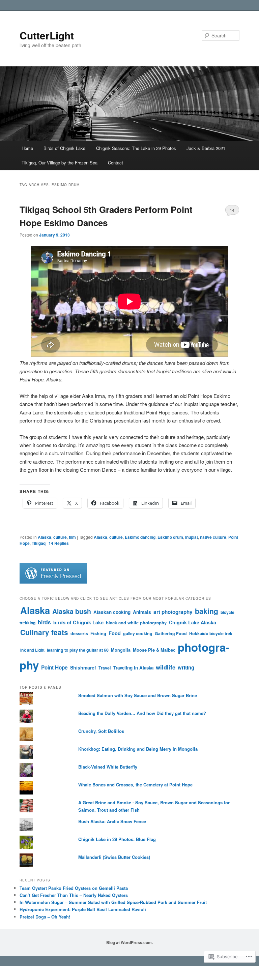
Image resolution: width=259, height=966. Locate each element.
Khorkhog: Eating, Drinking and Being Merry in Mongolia (138, 749)
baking (206, 611)
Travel (104, 668)
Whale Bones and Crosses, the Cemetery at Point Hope (135, 784)
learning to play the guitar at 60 (78, 650)
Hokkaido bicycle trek (210, 633)
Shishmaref (83, 667)
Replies (59, 543)
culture (60, 537)
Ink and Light (32, 650)
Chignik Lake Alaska (192, 622)
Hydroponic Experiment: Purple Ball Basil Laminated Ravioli (83, 909)
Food (115, 633)
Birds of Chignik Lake (64, 148)
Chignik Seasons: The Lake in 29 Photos (136, 148)
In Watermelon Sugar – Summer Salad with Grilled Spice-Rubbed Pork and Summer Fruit (113, 902)
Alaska (44, 537)
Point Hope (54, 667)
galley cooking (137, 633)
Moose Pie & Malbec (154, 650)
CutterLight (47, 35)
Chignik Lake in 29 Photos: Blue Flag (117, 839)
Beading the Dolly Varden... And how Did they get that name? (142, 713)
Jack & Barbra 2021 (205, 148)
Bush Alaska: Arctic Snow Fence (112, 821)
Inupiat (191, 537)
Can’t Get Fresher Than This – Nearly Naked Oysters (74, 895)
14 (232, 210)
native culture (213, 537)
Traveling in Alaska (133, 667)
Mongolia (121, 650)
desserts (79, 633)
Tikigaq (39, 543)
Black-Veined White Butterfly (107, 767)
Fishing (98, 633)
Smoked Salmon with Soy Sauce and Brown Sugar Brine (137, 695)
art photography (173, 612)
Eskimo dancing (140, 537)
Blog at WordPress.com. (129, 942)
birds (44, 622)
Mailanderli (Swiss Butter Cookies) (114, 857)
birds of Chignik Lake (78, 622)
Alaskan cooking (112, 612)
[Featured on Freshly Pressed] (53, 582)
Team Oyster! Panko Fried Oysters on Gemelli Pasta (74, 888)
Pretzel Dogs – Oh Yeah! (45, 916)
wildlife (165, 667)
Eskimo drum (170, 537)
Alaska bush (71, 611)
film (72, 537)
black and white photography (136, 622)
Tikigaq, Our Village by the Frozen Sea (59, 162)
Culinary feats (44, 632)
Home (27, 148)
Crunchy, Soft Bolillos (101, 731)
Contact (115, 162)
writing (186, 667)
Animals (142, 612)
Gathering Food (171, 633)
